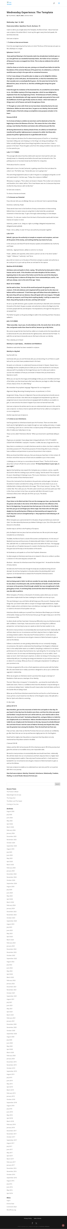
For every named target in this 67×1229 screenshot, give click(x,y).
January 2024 (11, 908)
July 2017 (9, 1146)
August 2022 (10, 962)
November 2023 (12, 915)
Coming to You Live (12, 804)
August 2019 (10, 1074)
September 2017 (12, 1140)
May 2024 (10, 896)
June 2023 (10, 930)
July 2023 (9, 927)
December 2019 (11, 1062)
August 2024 (10, 886)
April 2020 (10, 1049)
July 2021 (9, 1002)
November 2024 (12, 877)
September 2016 (12, 1178)
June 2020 (10, 1043)
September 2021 (12, 996)
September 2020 (12, 1034)
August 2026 (10, 811)
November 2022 (12, 952)
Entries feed (10, 1204)
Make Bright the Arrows (14, 795)
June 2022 (10, 968)
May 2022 (10, 971)
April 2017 (10, 1156)
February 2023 (11, 943)
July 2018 (9, 1109)
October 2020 (11, 1030)
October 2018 (11, 1099)
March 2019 (10, 1090)
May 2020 (10, 1046)
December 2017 (11, 1131)
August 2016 (10, 1181)
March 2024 (10, 902)
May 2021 (10, 1009)
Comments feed (12, 1207)
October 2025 (11, 843)
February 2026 (11, 830)
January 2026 (11, 833)
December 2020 (11, 1024)
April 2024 (10, 899)
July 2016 (9, 1184)
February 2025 (11, 868)
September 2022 (12, 958)
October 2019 (11, 1068)
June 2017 (10, 1149)
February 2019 (11, 1093)
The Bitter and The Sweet (14, 801)
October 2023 (11, 918)
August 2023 (10, 924)
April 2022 (10, 974)
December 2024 (11, 874)
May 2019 (10, 1084)
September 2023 (12, 921)
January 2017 (11, 1165)
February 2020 (11, 1055)
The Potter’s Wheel (12, 792)
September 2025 (12, 846)
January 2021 (11, 1021)
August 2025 (10, 849)
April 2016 (10, 1193)
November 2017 (12, 1134)
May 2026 (10, 821)
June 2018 (10, 1112)
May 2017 (10, 1153)
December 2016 (11, 1168)
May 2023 (10, 933)
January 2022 (11, 984)
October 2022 (11, 955)
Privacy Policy (28, 1218)
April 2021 (10, 1012)
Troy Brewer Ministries (44, 1226)
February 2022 (11, 980)
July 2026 (9, 814)
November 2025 (12, 839)
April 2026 (10, 824)
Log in (8, 1200)
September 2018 (12, 1102)
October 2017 (11, 1137)
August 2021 (10, 999)
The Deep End (11, 798)
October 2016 (11, 1174)
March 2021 (10, 1015)
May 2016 (10, 1190)
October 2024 (11, 880)
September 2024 (12, 883)
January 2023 (11, 946)
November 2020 (12, 1027)
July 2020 (9, 1040)
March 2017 (10, 1159)
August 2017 (10, 1143)
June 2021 (10, 1005)
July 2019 (9, 1077)
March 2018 (10, 1121)
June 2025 (10, 855)
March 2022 (10, 977)
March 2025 (10, 865)
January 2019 (11, 1096)
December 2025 (11, 836)
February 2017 (11, 1162)
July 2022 (9, 965)
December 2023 (11, 911)
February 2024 (11, 905)
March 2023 (10, 940)
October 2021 (11, 993)
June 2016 (10, 1187)
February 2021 (11, 1018)
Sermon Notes (29, 15)
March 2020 (10, 1052)
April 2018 (10, 1118)
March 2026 (10, 827)
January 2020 (11, 1059)
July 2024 (9, 890)
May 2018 (10, 1115)
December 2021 (11, 987)
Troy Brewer (11, 15)
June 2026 (10, 818)
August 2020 (10, 1037)
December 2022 (11, 949)
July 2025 (9, 852)
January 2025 (11, 871)
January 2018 (11, 1127)
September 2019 (12, 1071)
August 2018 (10, 1106)
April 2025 (10, 861)
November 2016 (12, 1171)
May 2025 (10, 858)
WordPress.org (11, 1210)
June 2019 (10, 1080)
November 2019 (12, 1065)
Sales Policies (37, 1218)
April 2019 (10, 1087)
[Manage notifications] (63, 1225)
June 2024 (10, 893)
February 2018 (11, 1124)
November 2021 (12, 990)
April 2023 (10, 936)
